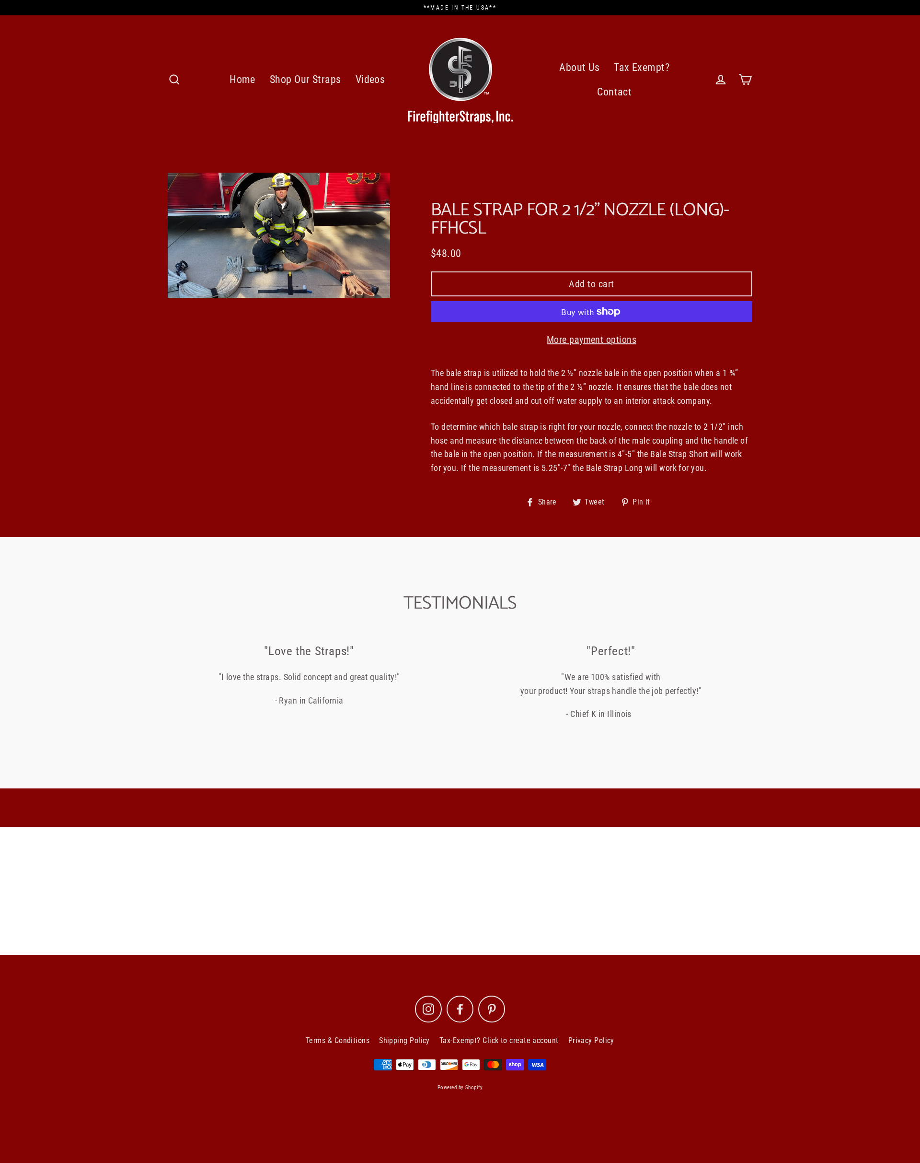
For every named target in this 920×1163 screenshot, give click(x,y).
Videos (370, 79)
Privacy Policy (591, 1040)
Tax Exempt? (641, 67)
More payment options (591, 339)
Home (242, 79)
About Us (579, 67)
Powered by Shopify (460, 1087)
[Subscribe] (548, 905)
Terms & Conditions (337, 1040)
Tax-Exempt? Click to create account (499, 1040)
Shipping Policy (404, 1040)
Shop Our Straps (305, 79)
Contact (614, 92)
